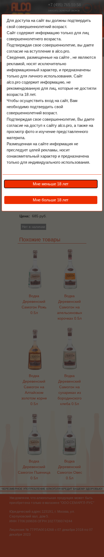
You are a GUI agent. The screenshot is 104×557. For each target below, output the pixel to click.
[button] (50, 184)
